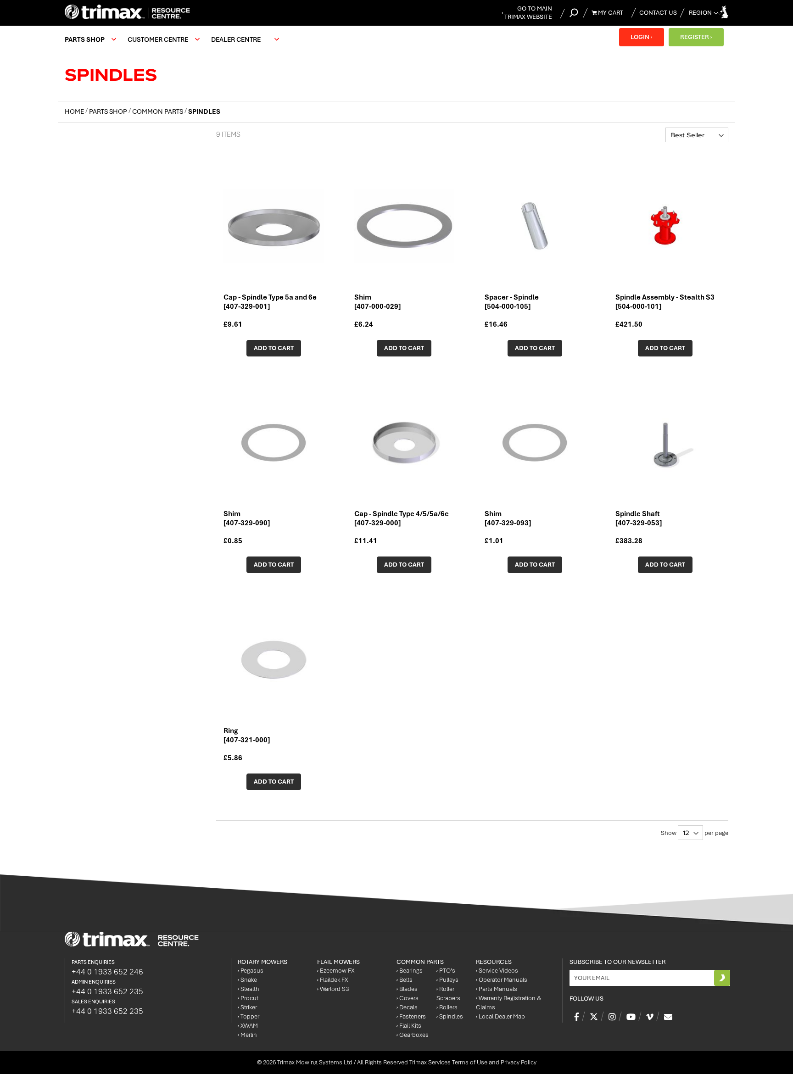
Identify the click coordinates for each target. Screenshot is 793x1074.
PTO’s (445, 970)
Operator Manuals (501, 980)
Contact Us (658, 13)
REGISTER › (696, 37)
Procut (248, 998)
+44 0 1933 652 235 (107, 991)
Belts (404, 980)
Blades (407, 989)
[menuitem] (89, 39)
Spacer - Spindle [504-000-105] (512, 302)
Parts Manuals (496, 989)
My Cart (610, 13)
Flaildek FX (332, 980)
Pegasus (250, 970)
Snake (247, 980)
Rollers (447, 1007)
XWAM (248, 1025)
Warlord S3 (333, 989)
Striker (247, 1007)
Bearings (409, 970)
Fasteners (411, 1016)
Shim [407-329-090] (246, 518)
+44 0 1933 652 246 (107, 972)
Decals (407, 1007)
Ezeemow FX (335, 970)
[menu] (174, 39)
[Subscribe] (722, 978)
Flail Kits (408, 1025)
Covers (407, 998)
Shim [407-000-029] (377, 302)
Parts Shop (108, 111)
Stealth (248, 989)
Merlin (247, 1035)
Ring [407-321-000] (246, 735)
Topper (248, 1016)
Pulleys (447, 980)
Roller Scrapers (448, 993)
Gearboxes (412, 1035)
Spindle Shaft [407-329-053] (638, 518)
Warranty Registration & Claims (508, 1002)
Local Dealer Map (500, 1016)
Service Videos (497, 970)
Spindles (449, 1016)
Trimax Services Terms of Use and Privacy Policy (472, 1062)
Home (75, 111)
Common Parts (158, 111)
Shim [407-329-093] (508, 518)
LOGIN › (641, 37)
